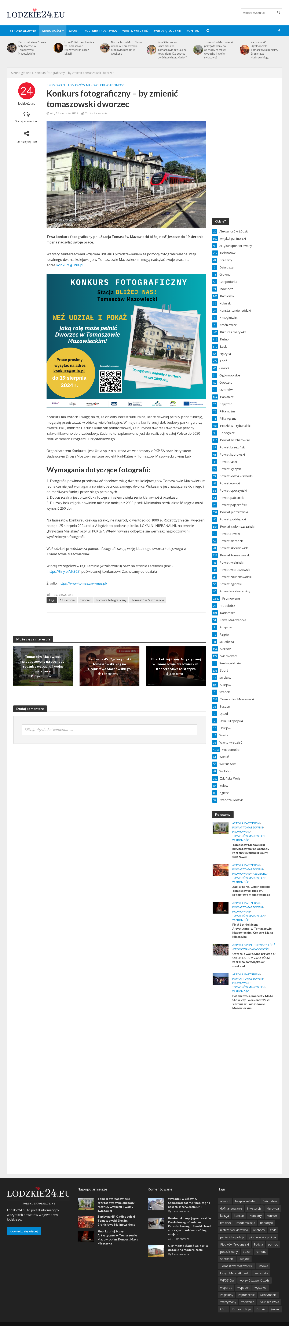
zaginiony (226, 1295)
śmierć (275, 1309)
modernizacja (246, 1223)
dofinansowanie (231, 1208)
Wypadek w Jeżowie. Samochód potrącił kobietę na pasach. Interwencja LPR (189, 1202)
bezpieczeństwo (246, 1201)
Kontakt (193, 31)
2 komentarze (181, 1239)
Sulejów (244, 1259)
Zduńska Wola (269, 1302)
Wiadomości (51, 31)
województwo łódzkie (254, 1280)
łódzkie (261, 1309)
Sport (74, 31)
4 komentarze (181, 1211)
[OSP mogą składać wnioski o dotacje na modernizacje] (156, 1251)
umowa (263, 1266)
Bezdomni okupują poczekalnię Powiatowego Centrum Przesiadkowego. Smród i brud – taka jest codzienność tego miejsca (189, 1226)
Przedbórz (259, 873)
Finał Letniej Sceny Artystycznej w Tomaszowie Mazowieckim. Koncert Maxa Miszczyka (265, 49)
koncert (239, 1216)
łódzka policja (241, 1309)
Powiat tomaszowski (247, 827)
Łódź (271, 945)
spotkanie (227, 1259)
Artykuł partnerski (246, 823)
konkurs (272, 1216)
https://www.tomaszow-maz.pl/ (82, 583)
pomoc (273, 1244)
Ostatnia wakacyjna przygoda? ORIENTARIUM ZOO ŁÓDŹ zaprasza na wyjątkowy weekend (253, 960)
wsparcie (226, 1288)
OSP (273, 1230)
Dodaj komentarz (27, 121)
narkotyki (266, 1223)
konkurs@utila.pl (69, 265)
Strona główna (23, 31)
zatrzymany (228, 1302)
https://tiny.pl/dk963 (63, 571)
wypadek (243, 1288)
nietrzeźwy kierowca (234, 1230)
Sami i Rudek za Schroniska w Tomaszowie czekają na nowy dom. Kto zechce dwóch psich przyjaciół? (125, 49)
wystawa (261, 1288)
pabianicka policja (232, 1237)
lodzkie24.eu (26, 103)
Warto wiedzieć (135, 31)
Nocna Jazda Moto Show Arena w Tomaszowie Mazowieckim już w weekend (80, 47)
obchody (259, 1230)
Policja (258, 1244)
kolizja (224, 1216)
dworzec (85, 600)
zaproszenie (246, 1295)
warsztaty (261, 1273)
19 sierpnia (67, 600)
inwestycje (254, 1208)
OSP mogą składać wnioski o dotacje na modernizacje (188, 1247)
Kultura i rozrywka (100, 31)
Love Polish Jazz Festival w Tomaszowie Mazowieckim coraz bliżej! (33, 47)
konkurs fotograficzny (111, 600)
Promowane (56, 85)
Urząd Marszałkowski (234, 1273)
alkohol (225, 1201)
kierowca (273, 1208)
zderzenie (247, 1302)
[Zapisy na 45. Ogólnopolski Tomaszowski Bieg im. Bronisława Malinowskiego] (197, 50)
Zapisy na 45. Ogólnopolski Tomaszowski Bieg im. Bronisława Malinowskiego (217, 49)
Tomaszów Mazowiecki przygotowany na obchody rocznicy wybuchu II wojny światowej (172, 49)
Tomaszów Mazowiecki (86, 85)
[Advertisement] (244, 1081)
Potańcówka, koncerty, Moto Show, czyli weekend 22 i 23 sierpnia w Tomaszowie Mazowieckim (252, 1002)
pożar (247, 1252)
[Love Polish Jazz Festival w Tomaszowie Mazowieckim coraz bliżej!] (11, 48)
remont (261, 1252)
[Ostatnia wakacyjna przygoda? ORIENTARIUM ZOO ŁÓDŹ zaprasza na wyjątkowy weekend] (220, 949)
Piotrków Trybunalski (234, 1244)
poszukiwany (229, 1252)
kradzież (225, 1223)
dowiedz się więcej (24, 1231)
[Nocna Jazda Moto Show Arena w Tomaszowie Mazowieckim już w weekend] (58, 48)
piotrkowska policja (262, 1237)
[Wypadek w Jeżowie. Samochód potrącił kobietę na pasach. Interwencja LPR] (156, 1204)
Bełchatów (270, 1201)
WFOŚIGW (227, 1280)
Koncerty (255, 1216)
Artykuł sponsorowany (249, 945)
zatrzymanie (268, 1295)
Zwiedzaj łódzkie (167, 31)
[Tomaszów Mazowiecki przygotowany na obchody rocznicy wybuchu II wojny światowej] (151, 50)
